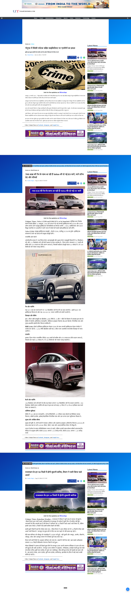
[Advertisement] (65, 29)
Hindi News (34, 170)
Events (93, 18)
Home (27, 44)
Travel (41, 18)
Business (78, 18)
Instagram (46, 125)
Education (58, 18)
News (35, 18)
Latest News (92, 45)
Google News (55, 125)
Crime (71, 18)
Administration (49, 18)
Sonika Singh (30, 180)
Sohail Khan (30, 55)
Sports (65, 18)
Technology (86, 18)
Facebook (40, 125)
